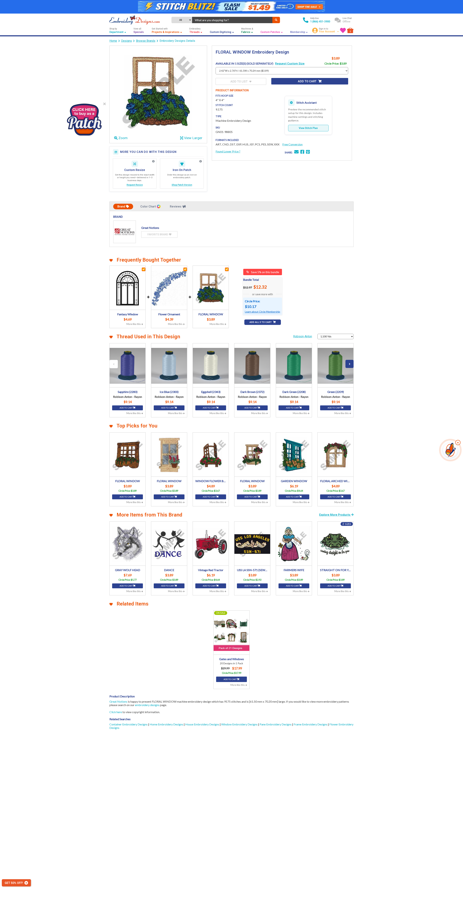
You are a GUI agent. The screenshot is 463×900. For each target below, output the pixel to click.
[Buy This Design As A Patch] (84, 118)
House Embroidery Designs (202, 724)
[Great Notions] (124, 232)
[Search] (276, 20)
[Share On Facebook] (302, 152)
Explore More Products (335, 514)
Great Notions (118, 701)
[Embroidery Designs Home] (134, 20)
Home (113, 41)
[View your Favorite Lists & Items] (343, 30)
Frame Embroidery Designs (311, 724)
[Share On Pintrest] (308, 152)
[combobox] (232, 20)
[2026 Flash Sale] (231, 6)
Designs (126, 41)
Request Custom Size (290, 63)
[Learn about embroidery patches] (201, 161)
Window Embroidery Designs (239, 724)
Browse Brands (145, 41)
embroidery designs (147, 705)
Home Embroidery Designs (167, 724)
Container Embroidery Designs (128, 724)
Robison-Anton (302, 336)
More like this (133, 324)
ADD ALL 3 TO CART (260, 322)
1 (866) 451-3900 (320, 21)
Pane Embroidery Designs (276, 724)
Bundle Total (251, 279)
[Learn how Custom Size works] (153, 161)
